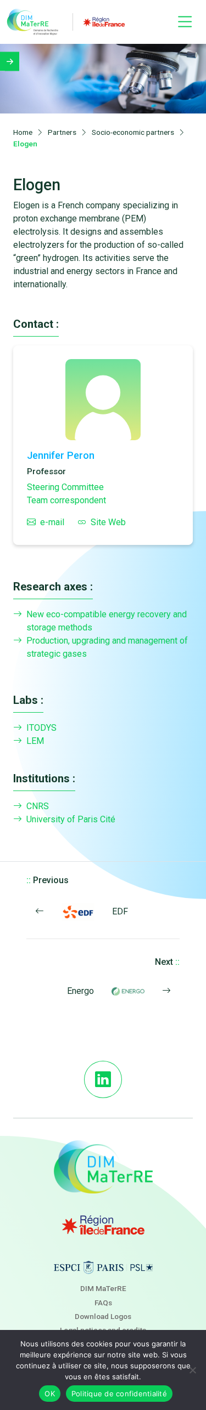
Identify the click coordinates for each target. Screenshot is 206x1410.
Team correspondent (66, 500)
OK (49, 1393)
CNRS (37, 806)
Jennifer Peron (60, 455)
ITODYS (41, 728)
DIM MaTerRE (103, 1288)
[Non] (192, 1369)
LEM (35, 741)
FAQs (103, 1302)
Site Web (108, 522)
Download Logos (103, 1316)
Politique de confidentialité (119, 1393)
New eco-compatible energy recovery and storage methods (106, 621)
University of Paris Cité (70, 819)
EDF (120, 911)
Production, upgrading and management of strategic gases (107, 647)
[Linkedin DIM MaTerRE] (103, 1079)
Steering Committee (65, 487)
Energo (80, 991)
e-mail (52, 522)
